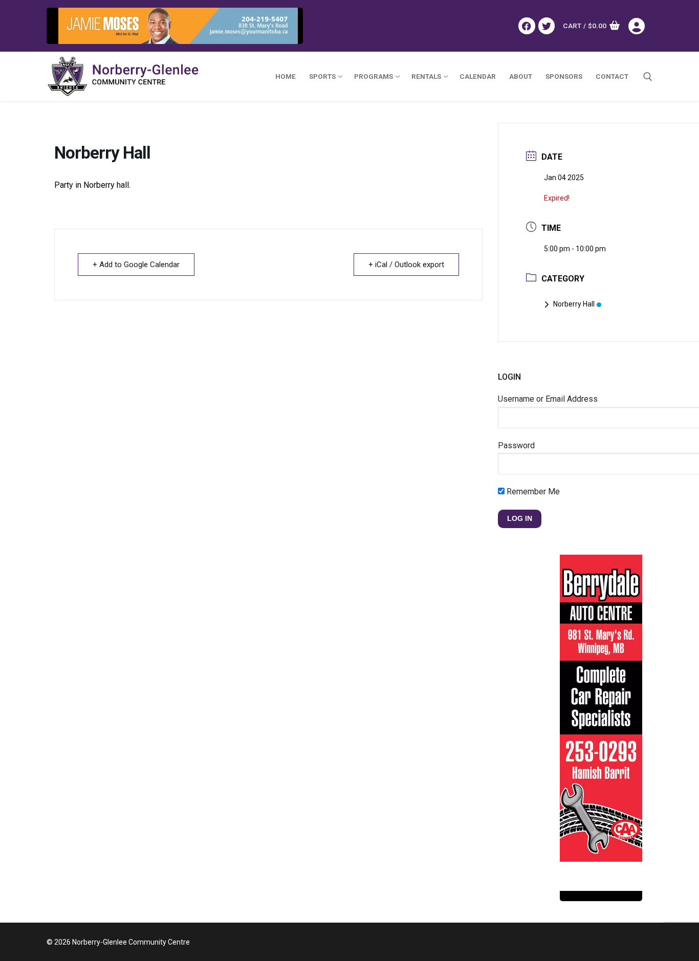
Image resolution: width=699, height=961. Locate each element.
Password (516, 445)
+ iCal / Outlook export (406, 264)
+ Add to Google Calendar (136, 264)
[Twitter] (546, 25)
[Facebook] (526, 25)
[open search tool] (647, 76)
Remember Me (532, 491)
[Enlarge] (285, 26)
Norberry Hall (574, 304)
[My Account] (640, 26)
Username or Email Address (548, 399)
